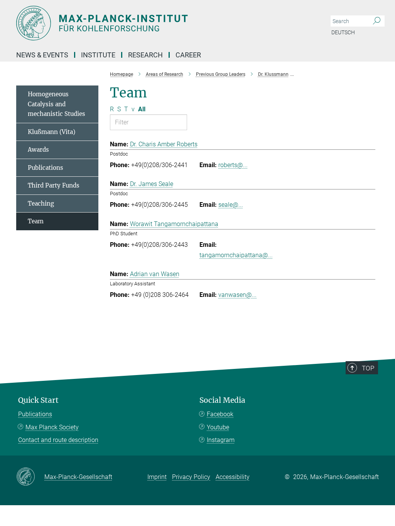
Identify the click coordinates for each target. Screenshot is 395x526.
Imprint (157, 477)
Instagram (221, 440)
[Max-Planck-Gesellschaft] (30, 477)
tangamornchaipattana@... (236, 255)
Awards (38, 149)
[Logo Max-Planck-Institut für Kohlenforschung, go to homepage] (161, 23)
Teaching (41, 203)
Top (368, 368)
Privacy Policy (191, 477)
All (141, 109)
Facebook (220, 414)
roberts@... (233, 165)
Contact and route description (58, 440)
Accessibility (233, 477)
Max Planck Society (52, 427)
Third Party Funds (53, 185)
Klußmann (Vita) (51, 132)
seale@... (230, 204)
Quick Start (38, 400)
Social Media (222, 400)
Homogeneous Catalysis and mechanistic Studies (56, 103)
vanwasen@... (237, 294)
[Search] (377, 21)
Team (36, 221)
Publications (45, 167)
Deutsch (343, 32)
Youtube (218, 427)
